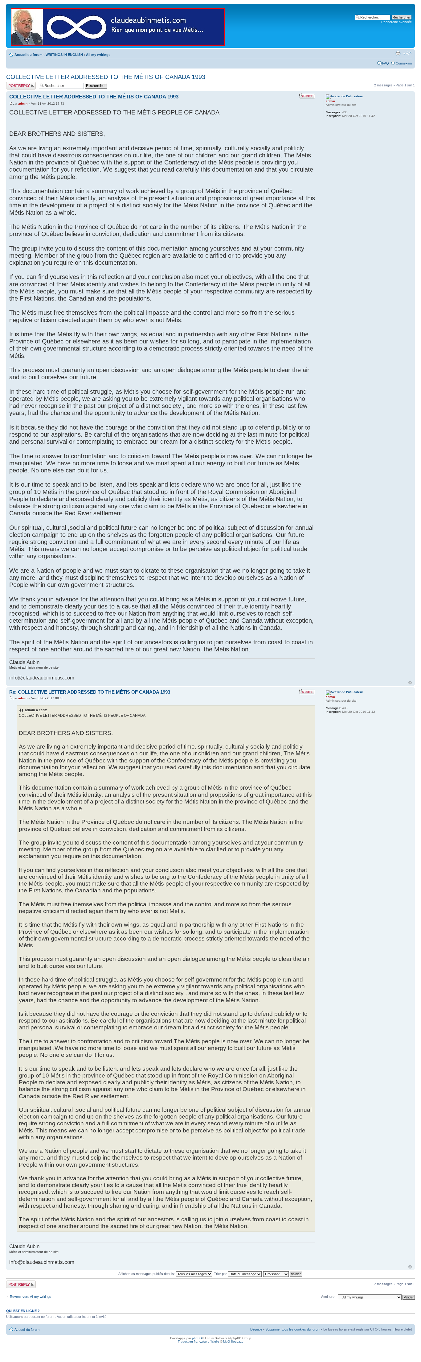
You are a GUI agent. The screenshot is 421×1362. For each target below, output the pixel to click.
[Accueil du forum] (118, 25)
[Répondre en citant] (307, 96)
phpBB (197, 1338)
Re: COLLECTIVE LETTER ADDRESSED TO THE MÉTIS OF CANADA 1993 (89, 692)
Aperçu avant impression (397, 53)
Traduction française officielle (198, 1341)
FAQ (385, 63)
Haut (410, 682)
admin (22, 103)
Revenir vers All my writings (30, 1296)
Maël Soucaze (233, 1341)
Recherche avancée (396, 22)
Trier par (221, 1274)
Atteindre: (328, 1296)
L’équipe (256, 1329)
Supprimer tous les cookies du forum (292, 1329)
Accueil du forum (28, 54)
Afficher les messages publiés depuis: (147, 1274)
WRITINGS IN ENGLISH (64, 54)
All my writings (98, 54)
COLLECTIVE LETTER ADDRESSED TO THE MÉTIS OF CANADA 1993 (105, 76)
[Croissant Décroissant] (283, 1274)
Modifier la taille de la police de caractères (407, 53)
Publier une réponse (14, 85)
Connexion (404, 63)
